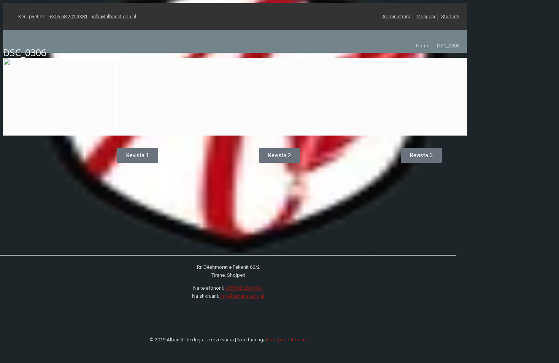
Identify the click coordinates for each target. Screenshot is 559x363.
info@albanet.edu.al (114, 16)
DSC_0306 (448, 46)
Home (422, 46)
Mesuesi (425, 16)
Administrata (396, 16)
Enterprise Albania (287, 339)
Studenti (450, 16)
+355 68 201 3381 (68, 16)
